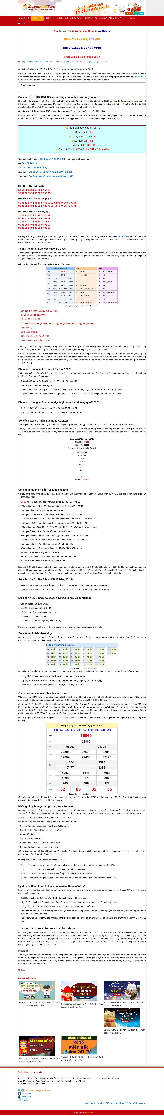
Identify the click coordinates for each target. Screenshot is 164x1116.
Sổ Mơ (132, 18)
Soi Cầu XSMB (36, 18)
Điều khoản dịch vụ (115, 1103)
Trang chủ (24, 62)
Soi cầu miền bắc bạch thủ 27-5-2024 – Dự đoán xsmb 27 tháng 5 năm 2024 (39, 1060)
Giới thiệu (90, 1103)
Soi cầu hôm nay (76, 18)
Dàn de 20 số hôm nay (34, 167)
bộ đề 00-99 (123, 236)
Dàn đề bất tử (29, 163)
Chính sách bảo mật (136, 1103)
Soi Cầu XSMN (49, 18)
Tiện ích (23, 23)
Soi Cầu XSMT (62, 18)
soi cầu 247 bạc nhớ (50, 494)
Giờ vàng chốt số (101, 18)
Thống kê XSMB (115, 18)
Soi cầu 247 (24, 18)
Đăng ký (129, 13)
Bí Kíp (125, 18)
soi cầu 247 (89, 1112)
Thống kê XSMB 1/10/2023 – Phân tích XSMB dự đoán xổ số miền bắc (82, 1058)
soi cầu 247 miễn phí (52, 159)
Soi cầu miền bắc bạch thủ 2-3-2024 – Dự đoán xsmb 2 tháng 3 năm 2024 (82, 1005)
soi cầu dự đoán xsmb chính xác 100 (128, 101)
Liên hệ (100, 1103)
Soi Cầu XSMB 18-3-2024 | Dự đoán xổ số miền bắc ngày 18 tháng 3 (124, 1004)
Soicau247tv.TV (102, 31)
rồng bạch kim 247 (100, 346)
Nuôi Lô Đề (88, 18)
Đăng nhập (139, 13)
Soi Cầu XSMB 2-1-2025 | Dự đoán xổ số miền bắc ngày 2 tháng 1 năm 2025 (39, 1004)
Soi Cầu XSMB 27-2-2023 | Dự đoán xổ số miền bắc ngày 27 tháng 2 (124, 1031)
